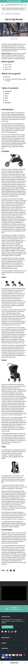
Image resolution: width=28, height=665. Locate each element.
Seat (6, 96)
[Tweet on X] (7, 570)
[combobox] (14, 9)
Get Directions (7, 627)
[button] (25, 5)
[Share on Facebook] (10, 570)
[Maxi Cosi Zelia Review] (26, 663)
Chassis (7, 93)
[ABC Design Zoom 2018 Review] (2, 663)
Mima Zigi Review (16, 13)
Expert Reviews (8, 13)
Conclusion (8, 102)
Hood (6, 98)
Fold (6, 100)
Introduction (8, 91)
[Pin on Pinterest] (14, 570)
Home (2, 13)
